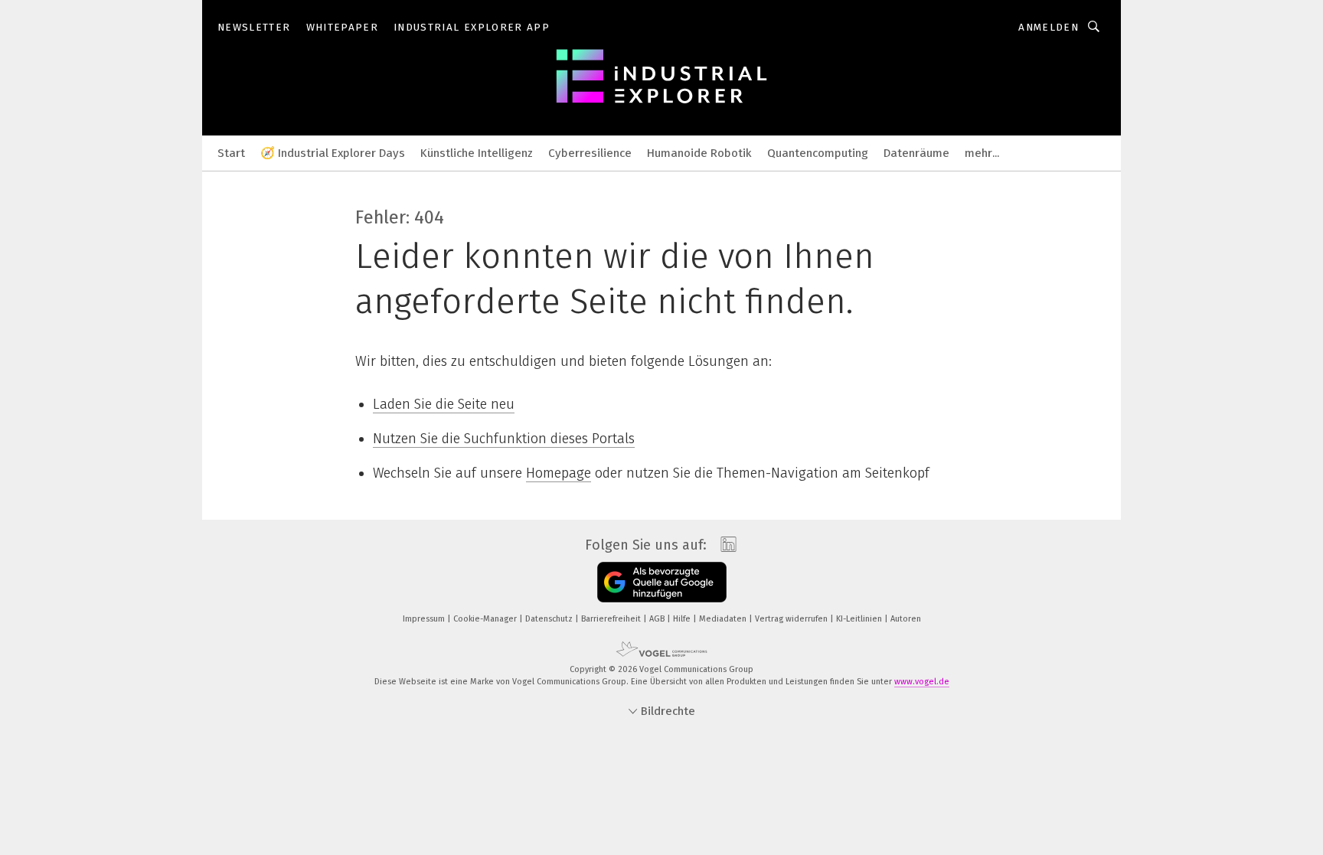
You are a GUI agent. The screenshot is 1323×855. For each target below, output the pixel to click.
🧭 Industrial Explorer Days (332, 153)
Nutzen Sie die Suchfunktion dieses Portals (504, 438)
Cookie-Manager (486, 619)
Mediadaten (724, 619)
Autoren (905, 619)
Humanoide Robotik (699, 153)
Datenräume (916, 153)
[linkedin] (724, 545)
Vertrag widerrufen (792, 619)
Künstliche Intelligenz (476, 153)
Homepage (558, 473)
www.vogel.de (921, 682)
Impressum (425, 619)
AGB (658, 619)
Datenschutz (550, 619)
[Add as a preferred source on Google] (662, 582)
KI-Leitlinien (860, 619)
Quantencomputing (817, 153)
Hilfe (683, 619)
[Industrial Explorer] (231, 151)
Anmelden (1048, 27)
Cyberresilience (590, 153)
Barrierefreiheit (612, 619)
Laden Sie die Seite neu (443, 404)
